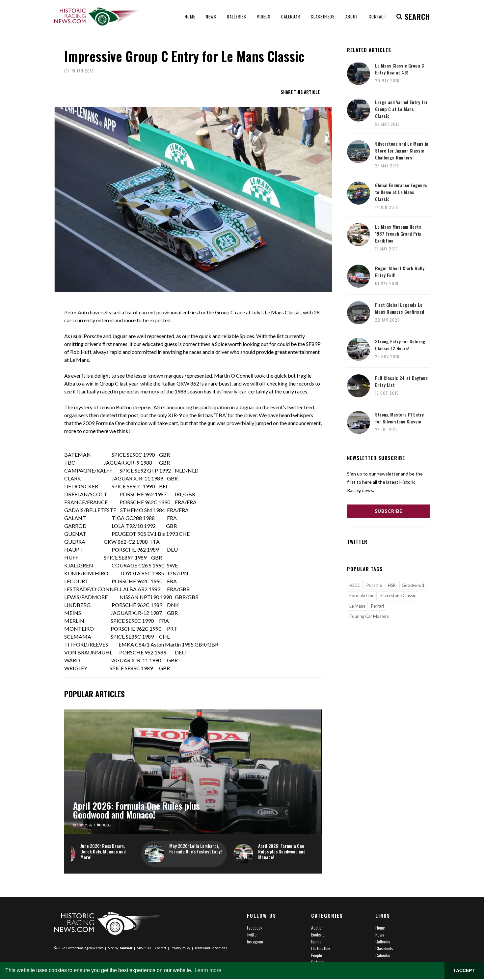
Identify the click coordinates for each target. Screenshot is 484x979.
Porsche (374, 585)
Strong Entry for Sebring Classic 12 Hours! (400, 345)
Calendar (382, 955)
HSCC (355, 585)
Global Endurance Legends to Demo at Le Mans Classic (401, 192)
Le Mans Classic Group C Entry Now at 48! (399, 69)
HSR (392, 585)
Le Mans (357, 606)
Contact (160, 948)
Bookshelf (319, 934)
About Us (144, 948)
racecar (126, 948)
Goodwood (413, 585)
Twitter (252, 934)
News (379, 934)
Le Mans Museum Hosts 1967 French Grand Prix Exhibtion (398, 233)
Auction (317, 927)
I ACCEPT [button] (464, 970)
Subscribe (388, 511)
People (316, 955)
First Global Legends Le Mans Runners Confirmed (399, 308)
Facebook (254, 927)
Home (380, 927)
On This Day (320, 948)
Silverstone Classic (398, 595)
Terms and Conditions (211, 948)
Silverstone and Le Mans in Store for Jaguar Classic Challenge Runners (401, 150)
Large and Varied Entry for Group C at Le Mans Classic (401, 109)
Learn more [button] (208, 970)
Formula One (361, 595)
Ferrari (377, 606)
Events (316, 941)
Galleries (382, 941)
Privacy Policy (180, 948)
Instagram (255, 941)
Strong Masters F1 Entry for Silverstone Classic (399, 418)
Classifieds (384, 948)
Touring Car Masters (369, 616)
